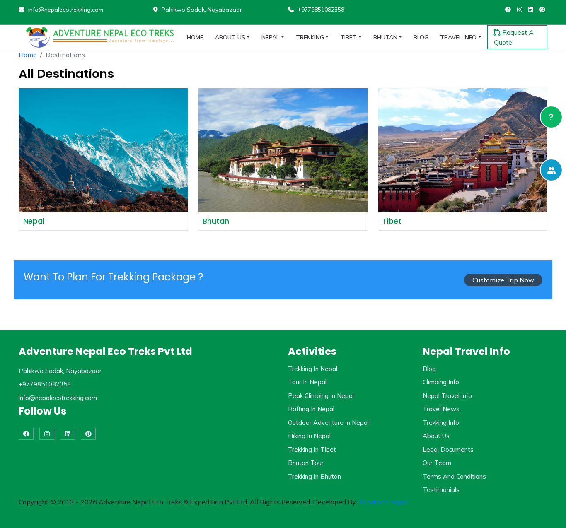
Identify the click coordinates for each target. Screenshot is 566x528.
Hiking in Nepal (309, 436)
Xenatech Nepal (383, 502)
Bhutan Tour (306, 463)
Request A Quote (514, 37)
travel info (458, 37)
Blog (429, 369)
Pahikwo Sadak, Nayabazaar (201, 9)
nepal (270, 37)
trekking (310, 37)
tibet (348, 37)
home (195, 37)
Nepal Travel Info (447, 396)
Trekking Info (441, 423)
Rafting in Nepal (311, 409)
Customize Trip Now (503, 280)
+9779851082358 (320, 9)
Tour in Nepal (307, 382)
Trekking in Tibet (312, 449)
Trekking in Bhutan (314, 476)
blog (421, 37)
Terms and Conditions (454, 476)
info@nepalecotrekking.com (65, 9)
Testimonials (441, 490)
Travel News (441, 409)
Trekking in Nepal (312, 369)
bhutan (385, 37)
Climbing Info (441, 382)
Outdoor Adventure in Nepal (328, 423)
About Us (436, 436)
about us (230, 37)
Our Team (437, 463)
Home (28, 55)
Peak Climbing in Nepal (321, 396)
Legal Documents (448, 449)
